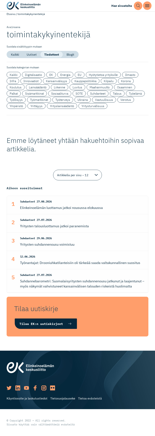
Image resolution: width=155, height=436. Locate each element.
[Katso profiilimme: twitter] (9, 388)
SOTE (79, 93)
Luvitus (77, 87)
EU (79, 75)
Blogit (70, 54)
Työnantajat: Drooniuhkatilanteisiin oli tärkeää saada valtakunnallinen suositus (80, 263)
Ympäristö (16, 106)
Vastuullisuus (104, 100)
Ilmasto (130, 75)
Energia (65, 75)
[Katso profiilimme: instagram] (44, 388)
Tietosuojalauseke (62, 398)
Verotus (125, 100)
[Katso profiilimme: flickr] (52, 388)
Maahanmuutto (100, 87)
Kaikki (15, 54)
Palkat (14, 93)
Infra (13, 81)
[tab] (15, 54)
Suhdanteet (97, 93)
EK (51, 75)
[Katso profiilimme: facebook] (35, 388)
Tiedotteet (51, 54)
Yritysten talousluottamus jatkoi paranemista (54, 226)
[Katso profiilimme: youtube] (26, 388)
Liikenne (59, 87)
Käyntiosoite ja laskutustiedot (27, 398)
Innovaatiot (31, 81)
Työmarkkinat (39, 100)
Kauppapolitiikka (85, 81)
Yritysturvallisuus (92, 106)
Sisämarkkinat (34, 93)
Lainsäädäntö (37, 87)
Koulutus (16, 87)
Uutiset (32, 54)
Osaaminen (124, 87)
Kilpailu (109, 81)
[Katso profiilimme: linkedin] (17, 388)
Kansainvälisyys (56, 81)
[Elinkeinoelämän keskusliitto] (30, 367)
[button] (138, 6)
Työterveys (62, 100)
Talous (117, 93)
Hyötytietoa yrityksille (103, 75)
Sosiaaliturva (59, 93)
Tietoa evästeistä (90, 398)
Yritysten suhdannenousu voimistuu (47, 244)
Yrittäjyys (36, 106)
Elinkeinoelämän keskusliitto (24, 6)
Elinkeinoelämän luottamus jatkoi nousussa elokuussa (61, 208)
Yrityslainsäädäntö (62, 106)
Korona (126, 81)
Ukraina (83, 100)
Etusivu (11, 14)
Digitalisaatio (33, 75)
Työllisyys (16, 100)
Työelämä (135, 93)
